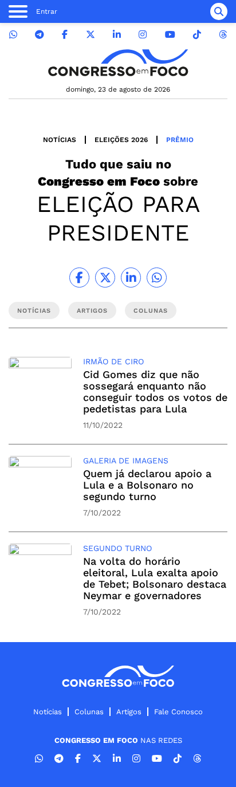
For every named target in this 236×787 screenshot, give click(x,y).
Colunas (89, 711)
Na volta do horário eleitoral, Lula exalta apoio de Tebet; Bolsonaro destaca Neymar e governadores (154, 578)
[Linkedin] (117, 34)
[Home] (118, 63)
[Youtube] (170, 34)
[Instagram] (143, 34)
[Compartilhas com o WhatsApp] (157, 277)
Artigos (128, 711)
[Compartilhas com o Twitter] (105, 277)
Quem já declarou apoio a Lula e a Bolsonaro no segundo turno (147, 484)
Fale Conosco (178, 711)
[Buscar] (218, 11)
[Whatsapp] (13, 34)
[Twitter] (90, 34)
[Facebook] (65, 34)
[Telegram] (39, 34)
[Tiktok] (197, 34)
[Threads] (223, 34)
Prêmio (180, 140)
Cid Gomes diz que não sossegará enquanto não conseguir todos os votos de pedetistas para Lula (155, 391)
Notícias (59, 140)
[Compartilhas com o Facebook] (79, 277)
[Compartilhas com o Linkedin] (131, 277)
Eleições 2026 (121, 140)
